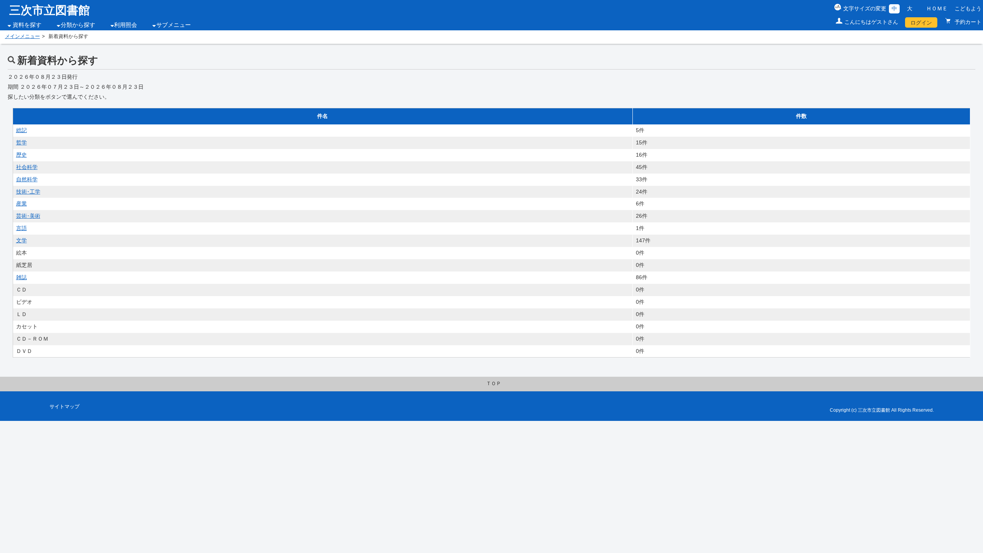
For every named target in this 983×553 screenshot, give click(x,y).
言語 (21, 228)
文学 (21, 240)
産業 (21, 203)
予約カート (967, 22)
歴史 (21, 155)
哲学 (21, 142)
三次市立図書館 (49, 10)
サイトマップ (64, 406)
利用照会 (125, 25)
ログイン (921, 23)
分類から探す (78, 25)
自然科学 (27, 179)
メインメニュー (22, 36)
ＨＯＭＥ (937, 8)
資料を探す (27, 25)
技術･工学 (28, 192)
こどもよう (968, 8)
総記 (21, 130)
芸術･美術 (28, 216)
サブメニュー (173, 25)
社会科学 (27, 167)
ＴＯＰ (493, 383)
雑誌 (21, 277)
